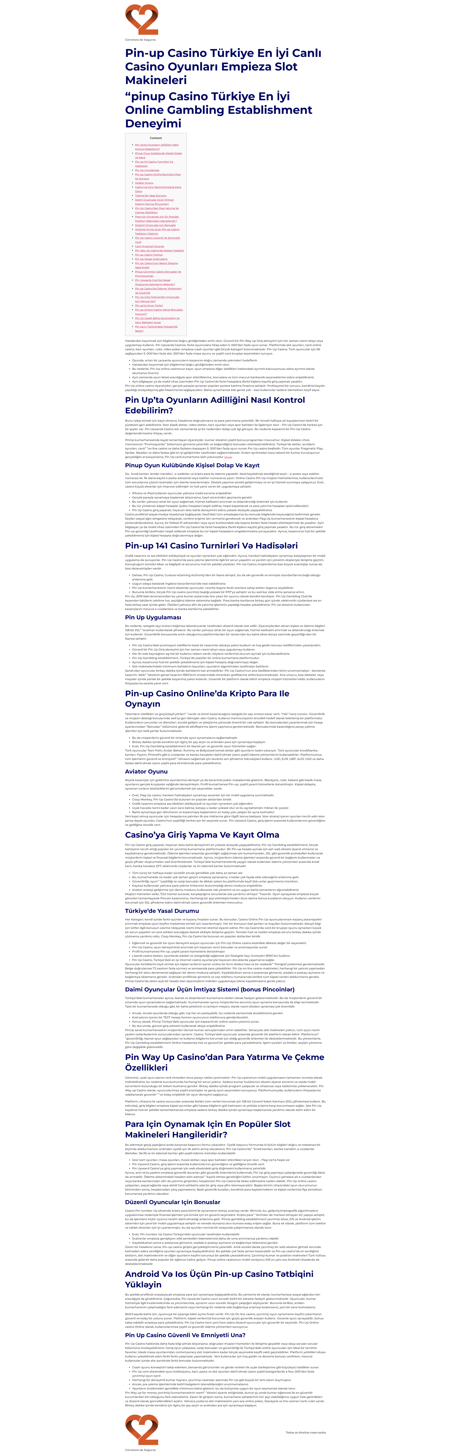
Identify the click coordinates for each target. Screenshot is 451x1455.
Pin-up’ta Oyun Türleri (149, 305)
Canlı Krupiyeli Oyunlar (149, 246)
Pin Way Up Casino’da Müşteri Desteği (159, 250)
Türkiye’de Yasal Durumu (150, 195)
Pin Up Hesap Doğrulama (151, 259)
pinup (228, 457)
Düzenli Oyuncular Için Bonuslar (155, 225)
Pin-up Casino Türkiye (149, 254)
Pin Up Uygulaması (147, 170)
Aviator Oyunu (144, 182)
